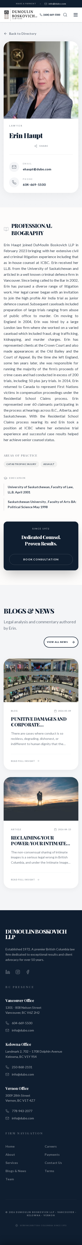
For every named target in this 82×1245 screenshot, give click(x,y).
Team (9, 1179)
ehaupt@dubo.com (37, 169)
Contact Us (53, 1163)
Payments (52, 1154)
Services (11, 1163)
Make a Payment (26, 3)
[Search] (65, 15)
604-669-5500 (34, 184)
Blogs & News (15, 1171)
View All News (57, 642)
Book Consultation (41, 559)
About (10, 1154)
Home (10, 1146)
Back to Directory (22, 33)
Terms (49, 1171)
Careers (51, 1146)
